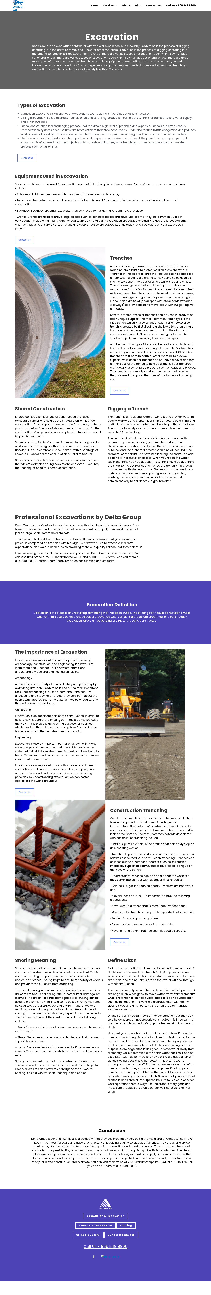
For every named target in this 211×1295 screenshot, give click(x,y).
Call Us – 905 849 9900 (181, 5)
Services (108, 5)
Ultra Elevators (88, 1235)
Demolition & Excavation (106, 1216)
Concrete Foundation (95, 1225)
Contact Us (153, 5)
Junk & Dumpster (121, 1235)
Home (94, 5)
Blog (138, 5)
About (126, 5)
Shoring (126, 1225)
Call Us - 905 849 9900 (105, 1246)
